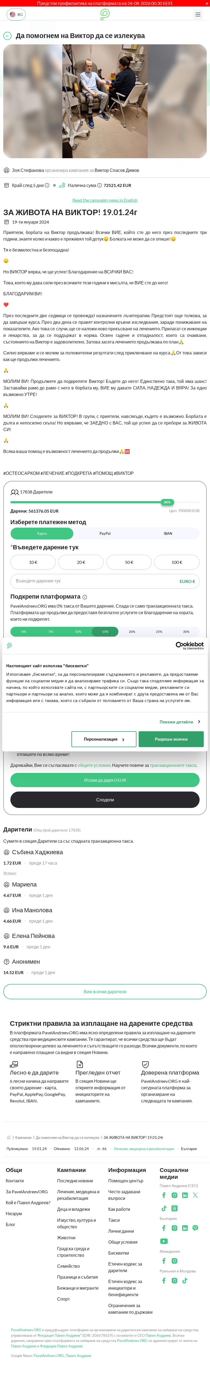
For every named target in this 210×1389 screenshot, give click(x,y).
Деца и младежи (73, 1209)
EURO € (187, 581)
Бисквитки (118, 1252)
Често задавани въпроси (124, 1195)
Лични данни (121, 1231)
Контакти (15, 1180)
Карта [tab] (42, 533)
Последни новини (75, 1180)
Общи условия (123, 1241)
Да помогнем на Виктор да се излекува (67, 1137)
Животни (66, 1237)
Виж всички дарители (105, 991)
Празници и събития (77, 1277)
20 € (81, 562)
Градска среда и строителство (73, 1252)
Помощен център (125, 1180)
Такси (114, 1220)
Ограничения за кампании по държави (130, 1309)
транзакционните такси (173, 765)
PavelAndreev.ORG (26, 1330)
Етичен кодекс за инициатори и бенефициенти (125, 1288)
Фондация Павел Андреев (61, 1346)
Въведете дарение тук (38, 580)
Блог (10, 1224)
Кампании (23, 1137)
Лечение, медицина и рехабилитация (144, 1149)
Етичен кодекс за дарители (125, 1267)
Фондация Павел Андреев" (59, 1335)
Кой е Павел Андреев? (28, 1202)
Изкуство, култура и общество (76, 1223)
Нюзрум (14, 1213)
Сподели (105, 799)
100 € (176, 562)
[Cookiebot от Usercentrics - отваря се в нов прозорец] (180, 646)
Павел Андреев (158, 1335)
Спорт (63, 1298)
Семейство (68, 1266)
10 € (33, 562)
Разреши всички (171, 739)
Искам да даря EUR (105, 779)
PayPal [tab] (105, 533)
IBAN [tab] (168, 533)
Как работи (119, 1209)
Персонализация (101, 739)
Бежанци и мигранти (77, 1287)
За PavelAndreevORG (27, 1191)
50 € (129, 562)
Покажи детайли (176, 721)
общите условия (94, 765)
